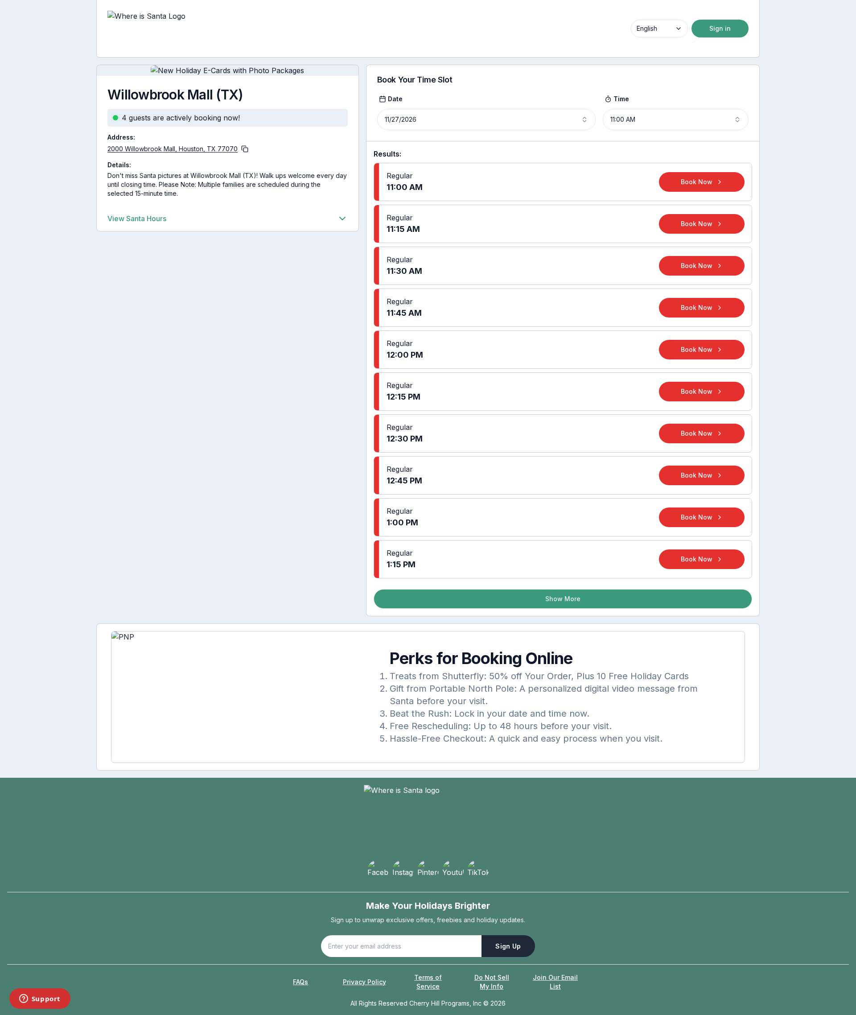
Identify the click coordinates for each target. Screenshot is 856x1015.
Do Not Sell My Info (491, 982)
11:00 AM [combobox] (622, 119)
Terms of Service (428, 982)
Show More (562, 598)
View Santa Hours (136, 218)
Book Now (696, 182)
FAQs (300, 982)
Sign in (720, 28)
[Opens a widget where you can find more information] (39, 999)
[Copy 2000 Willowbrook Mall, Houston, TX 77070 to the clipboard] (244, 149)
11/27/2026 (400, 119)
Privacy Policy (364, 982)
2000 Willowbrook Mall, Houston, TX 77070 (172, 149)
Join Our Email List (555, 982)
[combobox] (659, 28)
